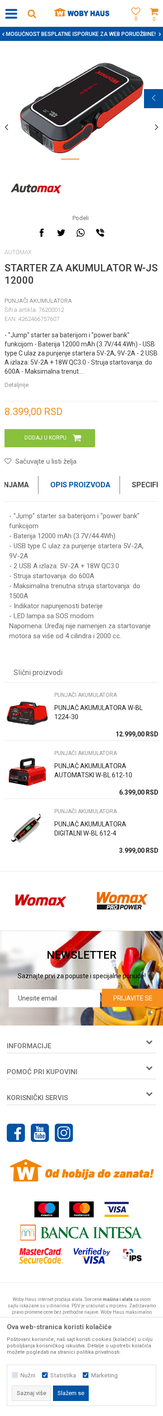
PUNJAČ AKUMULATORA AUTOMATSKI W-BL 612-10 (93, 770)
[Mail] (119, 233)
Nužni (27, 1375)
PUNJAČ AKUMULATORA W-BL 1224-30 (98, 712)
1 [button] (70, 161)
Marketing (104, 1375)
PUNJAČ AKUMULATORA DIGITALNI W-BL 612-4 (90, 829)
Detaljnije (17, 384)
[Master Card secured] (41, 1256)
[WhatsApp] (81, 233)
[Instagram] (64, 1133)
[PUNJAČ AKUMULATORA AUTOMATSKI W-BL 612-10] (27, 772)
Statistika (63, 1375)
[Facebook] (42, 233)
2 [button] (93, 161)
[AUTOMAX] (36, 188)
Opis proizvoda (80, 484)
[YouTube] (40, 1133)
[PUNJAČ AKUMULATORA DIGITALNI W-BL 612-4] (27, 830)
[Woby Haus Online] (82, 13)
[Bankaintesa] (81, 1233)
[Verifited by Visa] (92, 1256)
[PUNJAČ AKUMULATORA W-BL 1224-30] (27, 713)
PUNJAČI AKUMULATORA (38, 300)
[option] (81, 108)
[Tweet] (61, 233)
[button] (32, 13)
